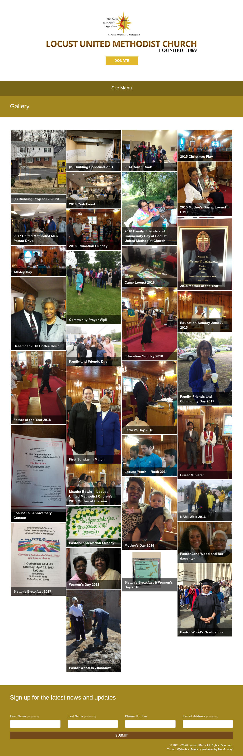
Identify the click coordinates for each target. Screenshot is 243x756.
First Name (24, 716)
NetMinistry (225, 749)
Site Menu (121, 87)
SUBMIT (121, 735)
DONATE (121, 61)
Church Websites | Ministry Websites (190, 749)
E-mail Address (200, 716)
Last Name (82, 716)
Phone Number (136, 716)
